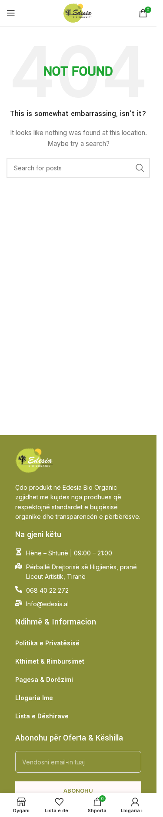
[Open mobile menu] (11, 13)
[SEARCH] (140, 168)
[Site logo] (78, 12)
